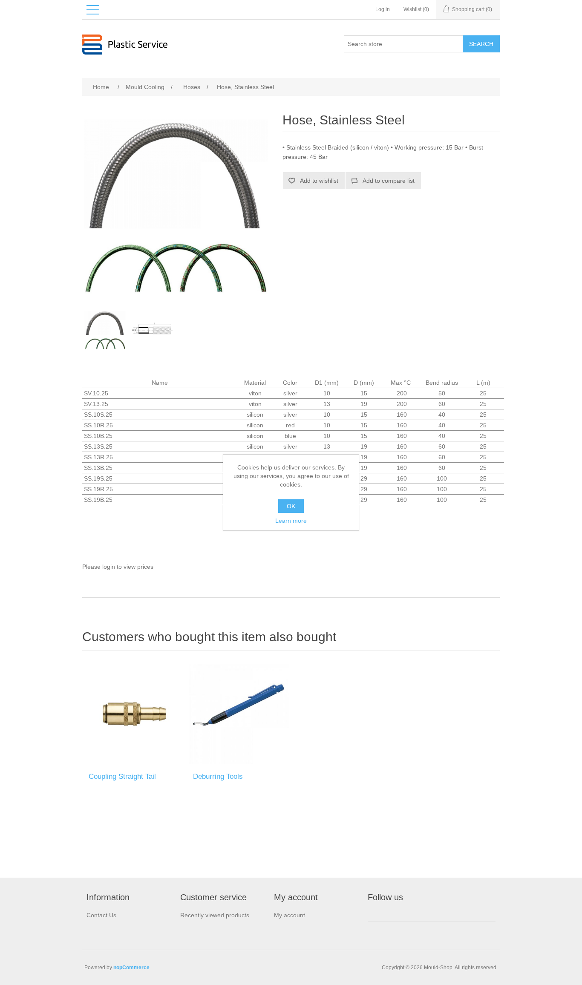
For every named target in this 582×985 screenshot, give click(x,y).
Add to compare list (389, 180)
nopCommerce (131, 968)
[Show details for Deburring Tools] (239, 714)
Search (481, 43)
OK (291, 506)
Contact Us (101, 915)
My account (289, 915)
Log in (382, 9)
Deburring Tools (218, 776)
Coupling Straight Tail (122, 776)
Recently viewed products (214, 915)
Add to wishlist (319, 180)
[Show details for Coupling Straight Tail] (134, 714)
